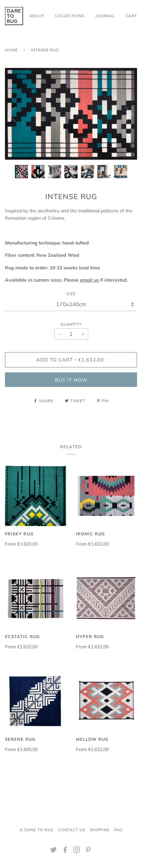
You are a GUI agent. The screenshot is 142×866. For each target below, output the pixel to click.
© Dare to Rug (36, 830)
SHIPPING (100, 830)
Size (71, 294)
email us (89, 280)
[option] (71, 114)
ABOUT (36, 16)
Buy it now (71, 380)
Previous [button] (16, 114)
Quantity (71, 324)
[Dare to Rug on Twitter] (53, 851)
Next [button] (125, 114)
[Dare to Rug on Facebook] (65, 851)
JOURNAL (105, 16)
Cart (131, 16)
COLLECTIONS (70, 16)
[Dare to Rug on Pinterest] (88, 851)
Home (11, 50)
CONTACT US (71, 830)
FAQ (118, 830)
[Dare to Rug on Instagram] (76, 851)
